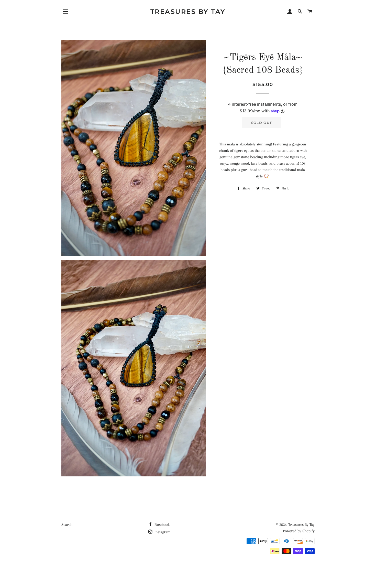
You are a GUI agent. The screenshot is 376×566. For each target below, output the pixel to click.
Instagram (162, 532)
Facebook (161, 524)
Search (66, 524)
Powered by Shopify (299, 531)
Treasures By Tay (188, 11)
